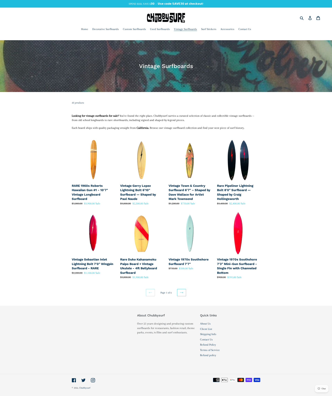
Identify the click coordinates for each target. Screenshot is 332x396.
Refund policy (208, 355)
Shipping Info (208, 334)
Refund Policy (208, 344)
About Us (205, 323)
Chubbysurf (84, 388)
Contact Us (206, 339)
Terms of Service (210, 350)
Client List (206, 329)
